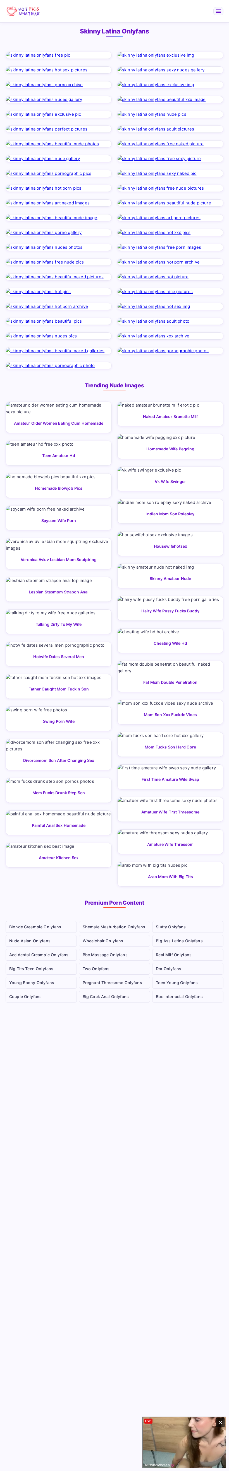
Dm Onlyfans (168, 968)
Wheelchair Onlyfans (103, 940)
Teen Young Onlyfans (177, 982)
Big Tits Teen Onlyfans (31, 968)
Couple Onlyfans (25, 996)
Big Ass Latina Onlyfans (179, 940)
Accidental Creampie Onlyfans (38, 954)
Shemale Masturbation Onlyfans (114, 926)
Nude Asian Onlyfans (30, 940)
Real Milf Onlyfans (174, 954)
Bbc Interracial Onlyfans (179, 996)
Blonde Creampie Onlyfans (35, 926)
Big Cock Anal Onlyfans (106, 996)
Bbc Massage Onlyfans (105, 954)
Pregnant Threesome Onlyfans (112, 982)
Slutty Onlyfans (171, 926)
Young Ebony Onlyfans (31, 982)
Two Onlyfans (96, 968)
